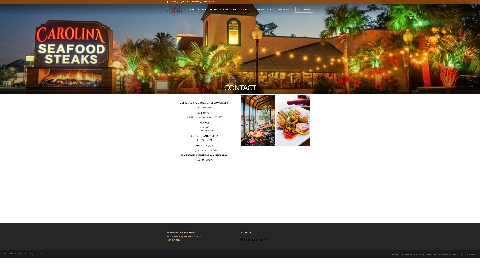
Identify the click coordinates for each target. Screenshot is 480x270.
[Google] (249, 240)
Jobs (454, 254)
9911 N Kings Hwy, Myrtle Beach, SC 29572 (204, 117)
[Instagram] (305, 2)
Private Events (209, 10)
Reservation (304, 10)
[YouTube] (247, 236)
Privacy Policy (471, 254)
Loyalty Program (444, 254)
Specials (260, 10)
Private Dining (407, 254)
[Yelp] (312, 2)
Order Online (286, 10)
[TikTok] (257, 240)
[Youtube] (302, 2)
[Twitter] (261, 240)
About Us (194, 10)
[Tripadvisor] (309, 2)
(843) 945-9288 (209, 2)
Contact (271, 10)
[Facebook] (241, 236)
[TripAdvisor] (250, 236)
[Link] (265, 240)
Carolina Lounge (229, 10)
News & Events (419, 254)
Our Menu (245, 10)
